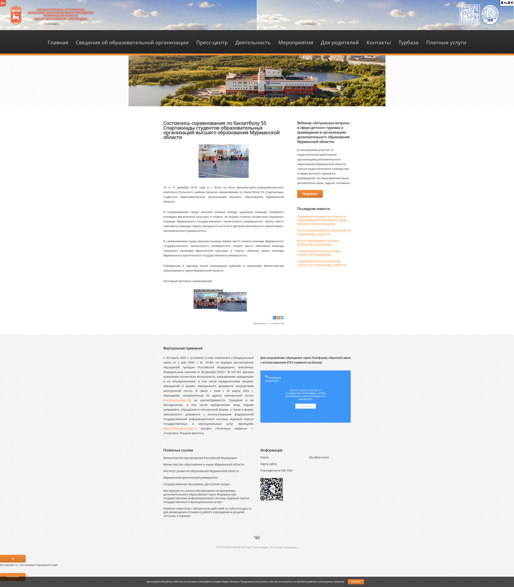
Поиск (264, 457)
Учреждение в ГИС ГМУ (276, 470)
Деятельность (253, 42)
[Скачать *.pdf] (215, 281)
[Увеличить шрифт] (508, 3)
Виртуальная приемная (183, 348)
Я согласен (355, 582)
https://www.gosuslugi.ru (180, 428)
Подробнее (310, 194)
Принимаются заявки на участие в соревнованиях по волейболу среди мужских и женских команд (322, 220)
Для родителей (340, 42)
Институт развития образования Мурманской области (201, 471)
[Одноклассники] (278, 317)
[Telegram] (282, 317)
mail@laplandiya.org (177, 400)
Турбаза (408, 42)
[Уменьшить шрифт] (502, 3)
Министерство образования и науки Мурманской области (203, 464)
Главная (58, 42)
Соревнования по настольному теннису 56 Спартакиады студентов (321, 263)
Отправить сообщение (305, 406)
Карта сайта (268, 464)
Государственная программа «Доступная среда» (196, 484)
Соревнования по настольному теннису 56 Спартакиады (319, 253)
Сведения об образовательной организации (132, 42)
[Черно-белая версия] (512, 3)
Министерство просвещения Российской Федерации (200, 458)
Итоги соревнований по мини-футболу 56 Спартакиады (318, 242)
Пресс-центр (212, 42)
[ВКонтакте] (274, 317)
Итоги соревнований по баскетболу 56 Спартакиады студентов (324, 232)
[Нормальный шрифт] (505, 3)
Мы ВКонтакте (319, 457)
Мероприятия (295, 42)
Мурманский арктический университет (190, 477)
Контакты (378, 42)
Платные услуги (446, 42)
